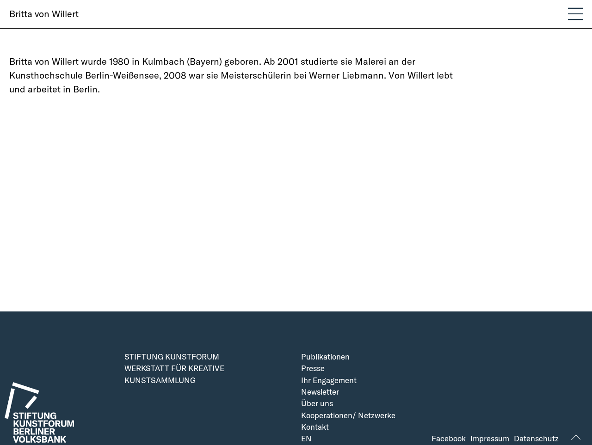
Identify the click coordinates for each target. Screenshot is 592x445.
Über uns (317, 404)
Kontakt (315, 427)
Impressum (489, 439)
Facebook (449, 439)
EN (306, 439)
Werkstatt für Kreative (174, 368)
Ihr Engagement (329, 380)
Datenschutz (536, 439)
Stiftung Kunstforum (171, 357)
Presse (313, 368)
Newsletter (320, 392)
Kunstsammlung (160, 380)
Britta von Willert (44, 13)
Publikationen (325, 357)
